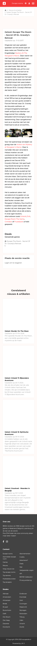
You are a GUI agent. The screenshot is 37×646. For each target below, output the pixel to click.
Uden (21, 620)
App (21, 567)
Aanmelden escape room (9, 558)
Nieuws (5, 565)
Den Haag (6, 620)
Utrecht (22, 623)
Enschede (23, 597)
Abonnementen (25, 554)
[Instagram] (7, 541)
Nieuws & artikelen (15, 10)
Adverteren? (24, 560)
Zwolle (22, 627)
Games (5, 562)
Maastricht (23, 607)
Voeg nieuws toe (8, 569)
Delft (4, 614)
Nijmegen (23, 610)
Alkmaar (6, 594)
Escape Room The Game (14, 219)
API (21, 574)
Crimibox (8, 222)
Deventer (6, 623)
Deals (21, 564)
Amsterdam (7, 597)
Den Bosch (6, 617)
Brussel (5, 607)
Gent (21, 600)
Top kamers (7, 575)
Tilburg (22, 617)
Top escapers (7, 582)
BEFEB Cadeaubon (26, 577)
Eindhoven (23, 594)
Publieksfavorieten (9, 579)
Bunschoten (7, 610)
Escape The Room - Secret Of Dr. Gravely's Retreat (17, 242)
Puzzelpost (18, 222)
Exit (28, 216)
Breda (5, 604)
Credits (22, 557)
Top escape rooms (9, 572)
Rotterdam (23, 614)
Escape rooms (17, 3)
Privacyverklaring (26, 580)
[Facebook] (3, 541)
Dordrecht (6, 627)
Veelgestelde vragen (27, 570)
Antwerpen (6, 600)
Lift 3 (23, 643)
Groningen (23, 604)
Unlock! (23, 216)
